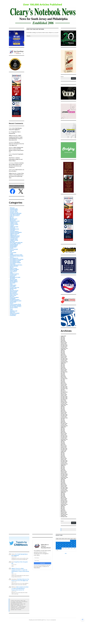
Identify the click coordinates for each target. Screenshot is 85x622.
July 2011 (62, 452)
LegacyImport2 (13, 271)
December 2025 (64, 345)
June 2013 (63, 429)
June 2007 (63, 507)
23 (74, 546)
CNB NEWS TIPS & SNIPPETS (16, 232)
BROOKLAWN (13, 220)
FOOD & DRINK (13, 252)
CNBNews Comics (13, 234)
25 (60, 548)
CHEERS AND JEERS (14, 226)
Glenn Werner (12, 157)
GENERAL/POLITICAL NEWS (16, 254)
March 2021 (63, 391)
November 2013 (64, 423)
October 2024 (64, 360)
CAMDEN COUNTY (14, 223)
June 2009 (63, 480)
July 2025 (63, 350)
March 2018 (63, 400)
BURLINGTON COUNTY (15, 221)
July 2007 (63, 506)
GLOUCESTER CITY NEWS (15, 260)
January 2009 (63, 486)
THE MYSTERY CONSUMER (15, 305)
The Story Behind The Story (15, 306)
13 (65, 544)
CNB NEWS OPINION (14, 231)
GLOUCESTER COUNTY (15, 261)
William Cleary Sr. (12, 173)
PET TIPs (12, 289)
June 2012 (63, 442)
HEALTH (12, 267)
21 (68, 546)
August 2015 (63, 405)
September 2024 (64, 361)
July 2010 (63, 466)
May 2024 (63, 366)
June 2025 (63, 351)
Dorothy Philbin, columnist (15, 243)
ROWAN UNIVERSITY (14, 297)
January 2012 (63, 447)
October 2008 (64, 489)
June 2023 (63, 373)
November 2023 (64, 371)
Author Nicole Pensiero (14, 215)
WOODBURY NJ (13, 314)
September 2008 (64, 490)
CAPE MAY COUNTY (14, 224)
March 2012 (63, 444)
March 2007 (63, 511)
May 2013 (63, 430)
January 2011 (63, 459)
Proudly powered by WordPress (35, 619)
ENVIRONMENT (13, 247)
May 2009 (63, 481)
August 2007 (63, 505)
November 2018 (64, 398)
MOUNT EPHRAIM (13, 281)
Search (62, 76)
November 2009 (64, 475)
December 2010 (64, 460)
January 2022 (63, 385)
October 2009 (64, 476)
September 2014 (64, 417)
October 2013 (63, 424)
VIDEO (11, 309)
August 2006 (63, 515)
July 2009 (63, 479)
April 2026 (63, 340)
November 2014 (64, 415)
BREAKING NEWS (13, 219)
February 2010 (64, 471)
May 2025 (63, 352)
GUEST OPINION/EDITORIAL (16, 265)
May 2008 (63, 495)
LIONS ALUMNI (13, 275)
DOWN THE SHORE (14, 244)
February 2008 (64, 498)
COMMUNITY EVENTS (14, 236)
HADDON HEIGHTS (14, 266)
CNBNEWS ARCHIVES (14, 233)
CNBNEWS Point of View (15, 235)
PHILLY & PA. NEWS (14, 294)
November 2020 (64, 392)
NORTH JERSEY (13, 285)
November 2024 (64, 359)
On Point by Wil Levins (14, 287)
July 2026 (63, 337)
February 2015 (64, 412)
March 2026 (63, 341)
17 (57, 546)
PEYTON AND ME (13, 291)
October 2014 (63, 416)
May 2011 (63, 455)
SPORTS (11, 303)
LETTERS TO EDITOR (14, 274)
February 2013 (64, 433)
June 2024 (63, 365)
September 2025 (64, 348)
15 (71, 544)
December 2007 (64, 501)
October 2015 (63, 403)
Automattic (53, 619)
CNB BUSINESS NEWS (14, 229)
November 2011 (64, 449)
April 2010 (63, 469)
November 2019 (64, 397)
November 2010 (64, 461)
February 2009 (64, 485)
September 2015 (64, 404)
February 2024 (64, 369)
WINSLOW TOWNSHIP (14, 313)
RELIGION (12, 296)
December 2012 (64, 435)
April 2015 (63, 410)
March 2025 (63, 355)
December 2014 (64, 414)
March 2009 (63, 484)
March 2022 (63, 383)
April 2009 (63, 483)
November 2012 (64, 437)
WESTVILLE (12, 312)
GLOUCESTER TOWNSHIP (15, 262)
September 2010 (64, 464)
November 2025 (64, 346)
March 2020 (63, 393)
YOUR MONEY (13, 315)
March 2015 (63, 411)
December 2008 (64, 487)
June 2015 (63, 407)
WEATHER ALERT (13, 311)
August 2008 (63, 492)
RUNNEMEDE (12, 298)
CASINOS (12, 225)
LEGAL (11, 272)
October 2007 (64, 503)
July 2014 (63, 419)
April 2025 (63, 354)
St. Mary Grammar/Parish (15, 304)
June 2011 (63, 453)
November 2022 (64, 378)
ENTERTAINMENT (13, 245)
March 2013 (63, 432)
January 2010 (63, 472)
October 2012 (63, 438)
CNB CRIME (12, 230)
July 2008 (63, 493)
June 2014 (63, 420)
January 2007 (63, 513)
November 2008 (64, 488)
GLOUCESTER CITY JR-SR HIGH (16, 259)
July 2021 (63, 389)
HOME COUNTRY (13, 268)
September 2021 (64, 388)
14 (68, 544)
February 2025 (64, 356)
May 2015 (63, 409)
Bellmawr (12, 216)
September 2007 (64, 504)
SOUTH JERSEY (13, 302)
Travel (11, 308)
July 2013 (63, 428)
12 (62, 544)
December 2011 (64, 448)
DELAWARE (12, 241)
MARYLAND (12, 276)
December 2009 (64, 474)
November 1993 (64, 516)
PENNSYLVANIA (13, 288)
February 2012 (64, 446)
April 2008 (63, 496)
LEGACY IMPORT (13, 270)
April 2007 (63, 510)
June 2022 (63, 379)
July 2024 (63, 364)
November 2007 (64, 502)
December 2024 (64, 358)
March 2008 (63, 497)
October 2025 (63, 347)
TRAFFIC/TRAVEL (14, 307)
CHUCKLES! (12, 228)
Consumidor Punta (14, 239)
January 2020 (63, 395)
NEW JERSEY (12, 283)
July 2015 (62, 406)
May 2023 (63, 374)
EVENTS (11, 248)
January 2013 (63, 434)
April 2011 (63, 456)
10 (57, 544)
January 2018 (63, 401)
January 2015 (63, 413)
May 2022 (63, 380)
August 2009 (63, 478)
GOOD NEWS (12, 263)
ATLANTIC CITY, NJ (14, 212)
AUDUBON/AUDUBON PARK (15, 213)
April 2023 (63, 375)
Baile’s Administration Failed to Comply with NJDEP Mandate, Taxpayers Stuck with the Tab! (20, 588)
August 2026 (63, 336)
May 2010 (63, 468)
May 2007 (63, 508)
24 (57, 548)
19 (62, 546)
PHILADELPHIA (13, 293)
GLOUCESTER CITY (14, 258)
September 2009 (64, 477)
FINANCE (12, 250)
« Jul (65, 553)
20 (65, 546)
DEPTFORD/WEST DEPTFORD (16, 242)
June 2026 (63, 338)
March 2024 (63, 368)
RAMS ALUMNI (13, 295)
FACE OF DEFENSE (14, 249)
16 (74, 544)
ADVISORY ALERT (13, 208)
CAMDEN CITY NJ (13, 222)
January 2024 (63, 370)
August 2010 (63, 465)
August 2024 (63, 362)
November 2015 (64, 402)
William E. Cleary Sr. (13, 135)
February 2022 (64, 384)
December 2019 (64, 396)
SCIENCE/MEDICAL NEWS (15, 300)
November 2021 (64, 387)
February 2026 (64, 342)
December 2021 (64, 386)
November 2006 (64, 514)
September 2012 (64, 439)
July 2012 (63, 441)
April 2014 (63, 421)
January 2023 (63, 377)
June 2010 (63, 467)
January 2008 (63, 499)
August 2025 (63, 349)
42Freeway (12, 207)
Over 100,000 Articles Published (42, 4)
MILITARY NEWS (13, 279)
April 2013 (63, 431)
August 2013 (63, 426)
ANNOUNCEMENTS (14, 210)
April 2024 (63, 367)
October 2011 (63, 450)
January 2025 (63, 357)
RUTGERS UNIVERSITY (14, 299)
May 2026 (63, 339)
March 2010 (63, 470)
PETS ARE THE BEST (14, 290)
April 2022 (63, 382)
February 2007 (64, 512)
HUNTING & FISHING (14, 269)
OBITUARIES (12, 286)
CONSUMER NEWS (14, 238)
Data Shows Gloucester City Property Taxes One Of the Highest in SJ (16, 144)
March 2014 (63, 422)
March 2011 (63, 457)
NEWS (11, 284)
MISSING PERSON (13, 280)
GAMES (11, 253)
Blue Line (12, 217)
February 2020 (64, 394)
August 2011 (63, 451)
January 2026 (63, 343)
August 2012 (63, 440)
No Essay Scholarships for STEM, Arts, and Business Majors (15, 159)
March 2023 (63, 376)
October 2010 (63, 462)
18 (60, 546)
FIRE (11, 251)
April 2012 (63, 443)
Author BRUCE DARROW (15, 214)
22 (71, 546)
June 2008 (63, 494)
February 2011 (64, 458)
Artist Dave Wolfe (13, 211)
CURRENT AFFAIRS (14, 240)
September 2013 (64, 425)
